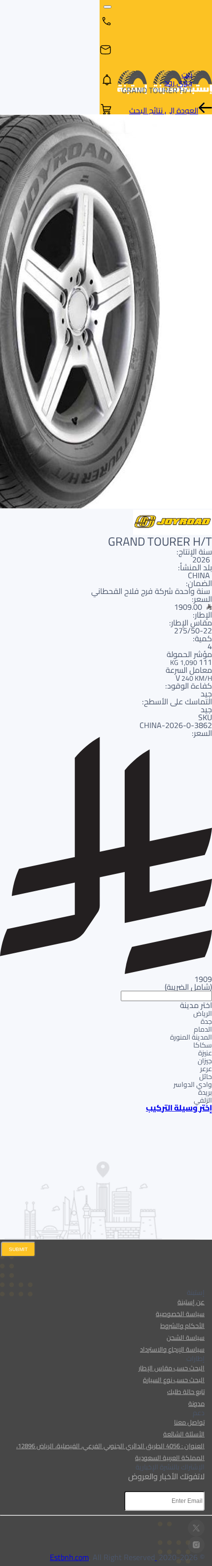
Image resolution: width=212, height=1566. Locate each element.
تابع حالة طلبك (186, 1391)
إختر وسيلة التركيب (179, 1107)
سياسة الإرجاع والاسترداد (172, 1349)
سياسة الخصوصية (180, 1314)
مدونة (196, 1403)
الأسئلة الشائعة (184, 1434)
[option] (106, 1013)
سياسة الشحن (186, 1337)
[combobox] (106, 1047)
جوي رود (178, 82)
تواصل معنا (189, 1422)
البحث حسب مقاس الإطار (172, 1368)
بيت (186, 74)
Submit (18, 1249)
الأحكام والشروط (182, 1325)
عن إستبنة (191, 1302)
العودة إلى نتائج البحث (163, 110)
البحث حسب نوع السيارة (174, 1380)
